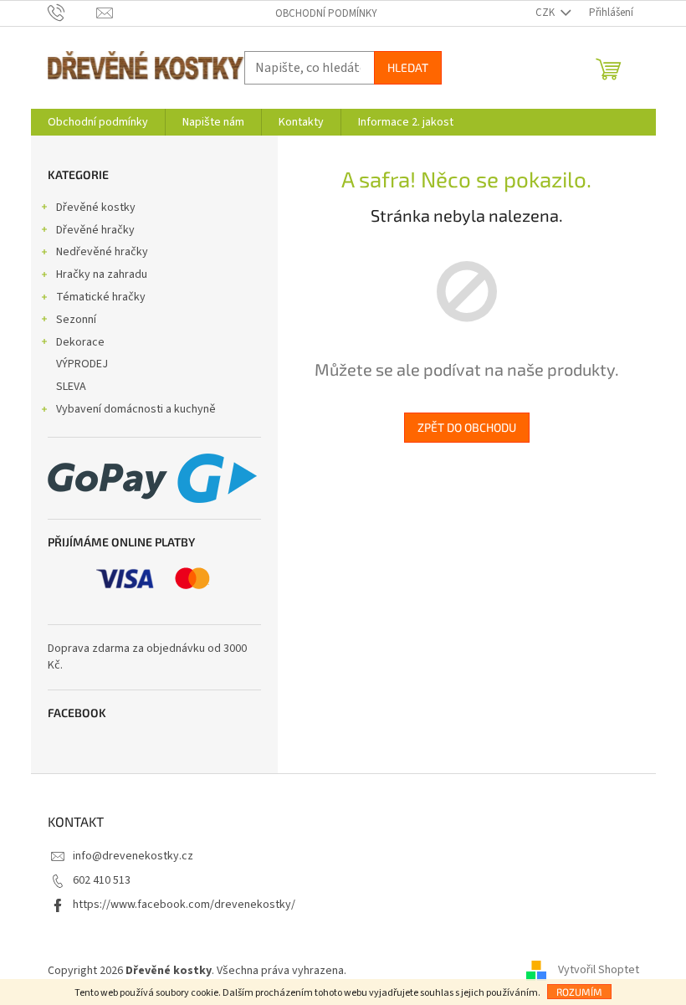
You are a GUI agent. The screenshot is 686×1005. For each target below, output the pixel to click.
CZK (546, 12)
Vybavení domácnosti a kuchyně (136, 409)
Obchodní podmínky (326, 13)
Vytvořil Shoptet (598, 970)
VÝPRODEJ (82, 364)
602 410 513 (102, 880)
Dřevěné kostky (96, 207)
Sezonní (76, 319)
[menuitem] (98, 122)
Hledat (407, 67)
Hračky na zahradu (101, 274)
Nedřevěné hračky (102, 252)
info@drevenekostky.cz (133, 856)
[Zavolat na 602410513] (72, 12)
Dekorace (80, 342)
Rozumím (579, 991)
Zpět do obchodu (466, 427)
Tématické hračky (101, 297)
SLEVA (71, 386)
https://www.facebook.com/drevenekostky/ (184, 904)
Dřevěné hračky (95, 230)
